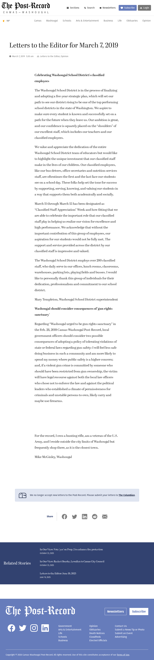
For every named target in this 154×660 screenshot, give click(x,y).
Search (91, 7)
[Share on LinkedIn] (84, 516)
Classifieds (95, 636)
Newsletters (109, 7)
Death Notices (97, 633)
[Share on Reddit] (94, 516)
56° (8, 21)
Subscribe (129, 7)
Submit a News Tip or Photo (129, 629)
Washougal (52, 21)
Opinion (146, 21)
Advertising (121, 636)
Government (65, 626)
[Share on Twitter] (74, 516)
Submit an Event (124, 633)
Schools (67, 21)
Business (108, 21)
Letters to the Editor (50, 56)
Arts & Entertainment (87, 21)
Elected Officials (98, 640)
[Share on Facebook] (64, 516)
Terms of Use (123, 655)
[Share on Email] (104, 516)
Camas (37, 21)
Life (120, 21)
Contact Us (121, 626)
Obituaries (132, 21)
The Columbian (127, 495)
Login (146, 7)
